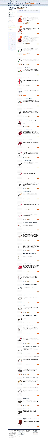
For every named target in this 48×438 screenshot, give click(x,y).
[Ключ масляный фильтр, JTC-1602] (19, 205)
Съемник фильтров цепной (26, 77)
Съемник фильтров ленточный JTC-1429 (27, 160)
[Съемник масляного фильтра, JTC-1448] (19, 133)
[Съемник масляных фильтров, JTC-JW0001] (19, 123)
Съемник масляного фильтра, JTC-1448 (27, 129)
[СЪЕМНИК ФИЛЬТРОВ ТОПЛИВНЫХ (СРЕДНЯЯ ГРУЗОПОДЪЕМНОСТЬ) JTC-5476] (19, 298)
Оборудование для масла (12, 15)
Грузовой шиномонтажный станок (12, 11)
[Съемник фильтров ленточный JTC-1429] (19, 164)
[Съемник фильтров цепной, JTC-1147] (19, 195)
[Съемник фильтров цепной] (19, 81)
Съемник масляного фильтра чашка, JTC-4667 (28, 108)
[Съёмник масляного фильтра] (19, 19)
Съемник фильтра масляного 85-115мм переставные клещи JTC (30, 201)
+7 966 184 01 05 (19, 434)
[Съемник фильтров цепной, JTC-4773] (19, 278)
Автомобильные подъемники (12, 8)
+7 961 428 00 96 (19, 433)
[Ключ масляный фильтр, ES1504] (19, 61)
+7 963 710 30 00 (19, 432)
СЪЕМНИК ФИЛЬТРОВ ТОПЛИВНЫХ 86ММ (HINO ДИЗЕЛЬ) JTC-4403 (30, 315)
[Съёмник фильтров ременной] (19, 71)
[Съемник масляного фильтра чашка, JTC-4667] (19, 112)
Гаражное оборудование (12, 12)
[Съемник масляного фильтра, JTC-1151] (19, 236)
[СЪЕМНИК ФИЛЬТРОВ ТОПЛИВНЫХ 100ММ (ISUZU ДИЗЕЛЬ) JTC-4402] (19, 350)
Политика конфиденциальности (20, 435)
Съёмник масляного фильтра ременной (27, 98)
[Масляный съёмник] (19, 30)
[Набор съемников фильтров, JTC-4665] (19, 267)
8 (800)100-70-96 (16, 3)
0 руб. (35, 5)
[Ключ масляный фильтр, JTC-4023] (19, 247)
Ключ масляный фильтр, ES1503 (26, 46)
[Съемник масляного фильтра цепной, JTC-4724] (19, 340)
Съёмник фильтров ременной (26, 67)
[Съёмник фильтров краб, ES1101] (19, 92)
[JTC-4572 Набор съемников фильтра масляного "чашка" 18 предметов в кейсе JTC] (19, 422)
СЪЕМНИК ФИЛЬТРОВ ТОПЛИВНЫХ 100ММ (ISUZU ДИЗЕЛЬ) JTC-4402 (31, 346)
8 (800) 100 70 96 (22, 3)
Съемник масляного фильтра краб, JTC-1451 (28, 325)
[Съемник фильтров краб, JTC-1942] (19, 185)
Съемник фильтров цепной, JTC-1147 (27, 191)
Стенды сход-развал (11, 13)
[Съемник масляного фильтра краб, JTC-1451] (19, 329)
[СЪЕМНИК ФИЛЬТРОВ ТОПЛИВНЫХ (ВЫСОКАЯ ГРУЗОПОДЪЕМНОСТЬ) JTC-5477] (19, 309)
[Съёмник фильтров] (19, 40)
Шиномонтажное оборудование (11, 9)
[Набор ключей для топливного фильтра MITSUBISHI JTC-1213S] (19, 288)
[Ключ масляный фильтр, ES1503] (19, 50)
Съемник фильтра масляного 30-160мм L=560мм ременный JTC (30, 222)
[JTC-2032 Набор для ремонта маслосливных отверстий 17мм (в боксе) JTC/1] (19, 371)
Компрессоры (11, 14)
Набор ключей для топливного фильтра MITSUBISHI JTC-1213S (30, 284)
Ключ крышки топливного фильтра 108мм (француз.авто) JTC (29, 253)
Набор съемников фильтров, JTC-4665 (27, 263)
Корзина (28, 5)
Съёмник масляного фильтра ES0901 (27, 15)
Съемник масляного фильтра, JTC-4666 (27, 139)
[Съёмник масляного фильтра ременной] (19, 102)
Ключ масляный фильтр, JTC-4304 (26, 408)
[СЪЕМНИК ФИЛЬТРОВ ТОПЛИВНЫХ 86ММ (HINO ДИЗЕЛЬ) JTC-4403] (19, 319)
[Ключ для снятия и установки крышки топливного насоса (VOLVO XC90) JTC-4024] (19, 391)
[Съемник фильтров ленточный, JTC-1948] (19, 154)
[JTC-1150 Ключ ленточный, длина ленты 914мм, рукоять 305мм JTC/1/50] (19, 216)
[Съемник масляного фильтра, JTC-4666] (19, 143)
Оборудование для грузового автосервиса (12, 17)
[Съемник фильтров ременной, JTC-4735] (19, 226)
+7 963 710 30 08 (19, 431)
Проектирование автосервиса (11, 29)
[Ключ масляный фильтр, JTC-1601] (19, 174)
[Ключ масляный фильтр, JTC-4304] (19, 412)
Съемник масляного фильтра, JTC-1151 (27, 232)
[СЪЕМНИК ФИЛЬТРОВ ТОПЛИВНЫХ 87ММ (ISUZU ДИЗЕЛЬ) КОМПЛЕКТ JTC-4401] (19, 381)
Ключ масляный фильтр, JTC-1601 (26, 170)
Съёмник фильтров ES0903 (26, 36)
